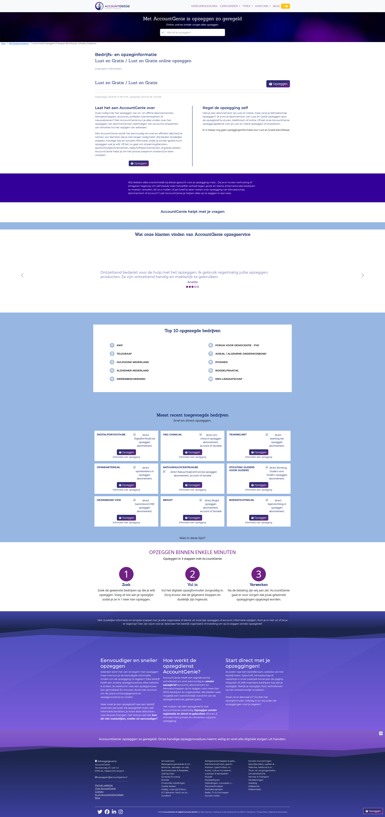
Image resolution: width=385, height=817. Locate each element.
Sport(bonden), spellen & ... (262, 764)
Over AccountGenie (105, 788)
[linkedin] (114, 812)
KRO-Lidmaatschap (228, 379)
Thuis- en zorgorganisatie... (262, 770)
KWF (120, 345)
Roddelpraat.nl (227, 370)
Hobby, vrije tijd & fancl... (174, 789)
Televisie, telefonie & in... (260, 767)
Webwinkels (254, 789)
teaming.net (238, 434)
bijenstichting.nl (241, 500)
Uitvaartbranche (256, 773)
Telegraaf (124, 353)
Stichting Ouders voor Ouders (241, 469)
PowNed (221, 362)
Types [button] (247, 6)
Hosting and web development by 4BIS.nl (229, 812)
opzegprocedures (204, 6)
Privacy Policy (262, 812)
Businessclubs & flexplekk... (175, 770)
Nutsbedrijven (212, 780)
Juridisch (166, 795)
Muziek (208, 776)
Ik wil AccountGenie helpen (109, 794)
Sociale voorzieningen (259, 761)
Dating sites (167, 773)
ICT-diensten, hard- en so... (175, 792)
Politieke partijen (214, 789)
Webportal (253, 786)
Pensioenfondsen (214, 786)
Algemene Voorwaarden (278, 812)
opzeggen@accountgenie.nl (112, 777)
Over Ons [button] (262, 6)
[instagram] (121, 812)
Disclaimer (251, 812)
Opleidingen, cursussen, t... (219, 783)
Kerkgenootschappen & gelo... (220, 761)
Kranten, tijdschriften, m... (218, 767)
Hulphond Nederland (133, 362)
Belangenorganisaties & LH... (176, 764)
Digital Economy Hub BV (187, 812)
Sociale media (212, 795)
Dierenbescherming (131, 379)
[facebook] (107, 812)
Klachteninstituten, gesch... (219, 764)
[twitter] (99, 812)
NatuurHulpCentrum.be (180, 467)
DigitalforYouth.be (111, 434)
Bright (168, 500)
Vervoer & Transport (258, 776)
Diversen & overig (170, 776)
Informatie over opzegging (126, 457)
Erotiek (165, 780)
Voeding (252, 783)
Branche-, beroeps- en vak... (175, 767)
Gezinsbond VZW (109, 500)
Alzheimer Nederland (133, 370)
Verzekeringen (255, 780)
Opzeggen (279, 84)
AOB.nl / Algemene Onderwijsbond (240, 353)
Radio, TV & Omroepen (217, 792)
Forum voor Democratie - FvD (237, 345)
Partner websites (104, 785)
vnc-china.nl (172, 434)
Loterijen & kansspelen (216, 773)
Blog (276, 6)
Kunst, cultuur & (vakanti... (218, 770)
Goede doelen (168, 786)
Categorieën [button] (229, 6)
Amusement (167, 761)
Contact (99, 791)
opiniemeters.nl (108, 467)
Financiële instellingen (173, 783)
